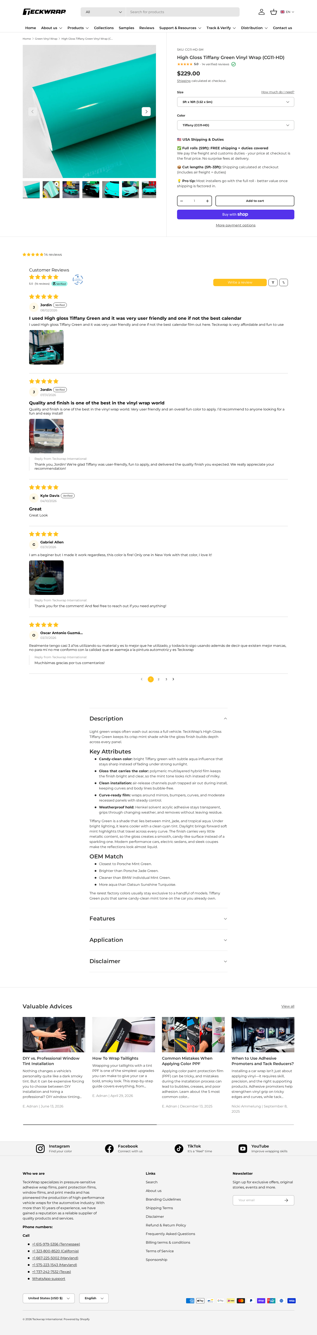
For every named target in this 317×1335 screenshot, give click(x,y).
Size (180, 92)
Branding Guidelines (163, 1199)
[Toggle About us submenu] (60, 28)
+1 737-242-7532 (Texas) (51, 1272)
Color (181, 115)
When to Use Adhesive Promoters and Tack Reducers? (263, 1061)
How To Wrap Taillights (115, 1058)
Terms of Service (160, 1251)
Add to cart (255, 201)
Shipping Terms (159, 1208)
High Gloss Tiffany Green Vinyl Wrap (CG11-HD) (87, 38)
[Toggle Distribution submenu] (266, 28)
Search (152, 1182)
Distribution (252, 28)
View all (287, 1006)
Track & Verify (219, 28)
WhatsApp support (48, 1279)
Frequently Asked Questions (170, 1234)
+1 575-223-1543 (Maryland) (54, 1265)
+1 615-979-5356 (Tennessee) (56, 1244)
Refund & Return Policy (166, 1225)
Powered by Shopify (77, 1319)
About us (49, 28)
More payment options (236, 225)
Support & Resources (177, 28)
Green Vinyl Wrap (46, 38)
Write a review (240, 282)
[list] (89, 111)
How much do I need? (277, 92)
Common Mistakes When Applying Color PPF (187, 1061)
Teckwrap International (47, 1319)
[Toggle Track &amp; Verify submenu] (234, 28)
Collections (104, 28)
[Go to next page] (174, 679)
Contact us (282, 28)
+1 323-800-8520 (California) (55, 1251)
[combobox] (160, 12)
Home (30, 28)
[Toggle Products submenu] (87, 28)
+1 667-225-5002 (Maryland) (55, 1258)
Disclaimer (155, 1217)
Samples (126, 28)
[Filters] (273, 282)
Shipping (184, 81)
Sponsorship (156, 1260)
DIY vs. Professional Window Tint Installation (51, 1061)
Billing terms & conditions (168, 1242)
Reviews (146, 28)
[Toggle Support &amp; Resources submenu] (199, 28)
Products (75, 28)
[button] (287, 12)
